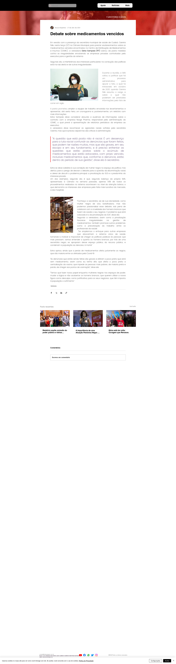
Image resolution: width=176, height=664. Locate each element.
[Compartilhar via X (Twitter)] (56, 293)
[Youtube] (80, 655)
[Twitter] (92, 655)
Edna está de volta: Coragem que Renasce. (119, 331)
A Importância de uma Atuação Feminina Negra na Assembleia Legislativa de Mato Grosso (88, 331)
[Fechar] (173, 660)
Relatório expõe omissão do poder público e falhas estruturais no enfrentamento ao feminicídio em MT (55, 331)
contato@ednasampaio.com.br (46, 654)
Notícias (54, 286)
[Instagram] (96, 655)
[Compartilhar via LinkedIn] (61, 293)
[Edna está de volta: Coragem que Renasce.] (121, 318)
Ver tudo (133, 306)
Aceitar (167, 661)
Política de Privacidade (86, 661)
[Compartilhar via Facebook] (51, 293)
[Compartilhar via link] (66, 293)
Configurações (155, 661)
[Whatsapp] (88, 655)
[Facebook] (84, 655)
